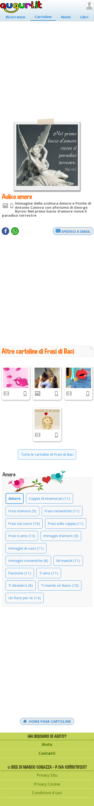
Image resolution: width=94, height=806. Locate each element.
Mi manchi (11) (68, 560)
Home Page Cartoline (49, 721)
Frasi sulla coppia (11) (65, 523)
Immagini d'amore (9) (60, 535)
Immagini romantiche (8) (28, 560)
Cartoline (43, 16)
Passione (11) (19, 573)
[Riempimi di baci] (15, 378)
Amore (14, 498)
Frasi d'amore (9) (22, 510)
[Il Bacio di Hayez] (47, 378)
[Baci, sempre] (78, 378)
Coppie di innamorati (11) (49, 498)
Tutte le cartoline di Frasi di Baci (47, 454)
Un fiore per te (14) (24, 597)
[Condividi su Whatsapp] (15, 231)
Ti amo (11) (48, 573)
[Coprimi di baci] (47, 419)
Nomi (66, 16)
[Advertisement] (47, 67)
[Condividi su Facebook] (5, 231)
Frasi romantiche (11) (62, 510)
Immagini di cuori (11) (26, 548)
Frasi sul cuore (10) (24, 523)
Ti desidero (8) (20, 585)
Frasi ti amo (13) (21, 535)
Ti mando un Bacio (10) (60, 585)
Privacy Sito (47, 775)
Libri (84, 16)
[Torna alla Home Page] (21, 7)
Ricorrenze (15, 16)
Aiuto (47, 744)
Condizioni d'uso (47, 792)
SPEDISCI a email (75, 231)
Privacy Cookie (47, 784)
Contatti (47, 753)
